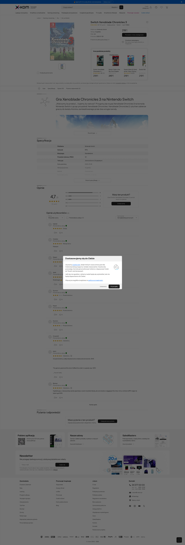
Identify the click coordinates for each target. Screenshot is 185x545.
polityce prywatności (95, 280)
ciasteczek (76, 265)
